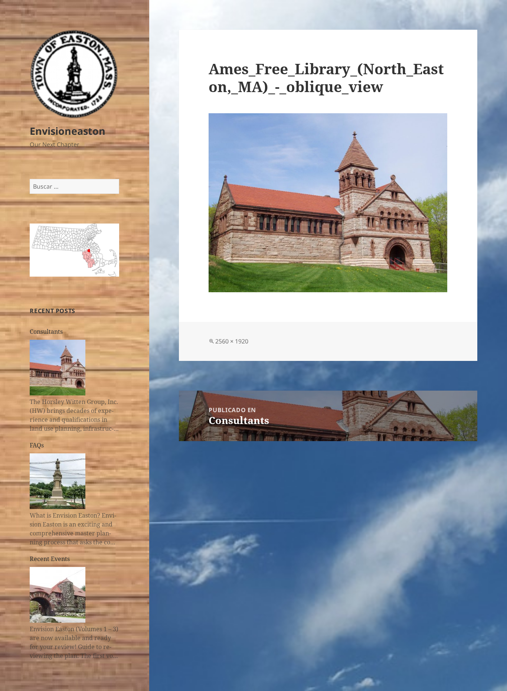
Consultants (46, 331)
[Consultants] (57, 367)
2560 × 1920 (231, 341)
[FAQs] (57, 481)
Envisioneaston (67, 131)
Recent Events (50, 559)
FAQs (37, 445)
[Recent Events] (57, 595)
